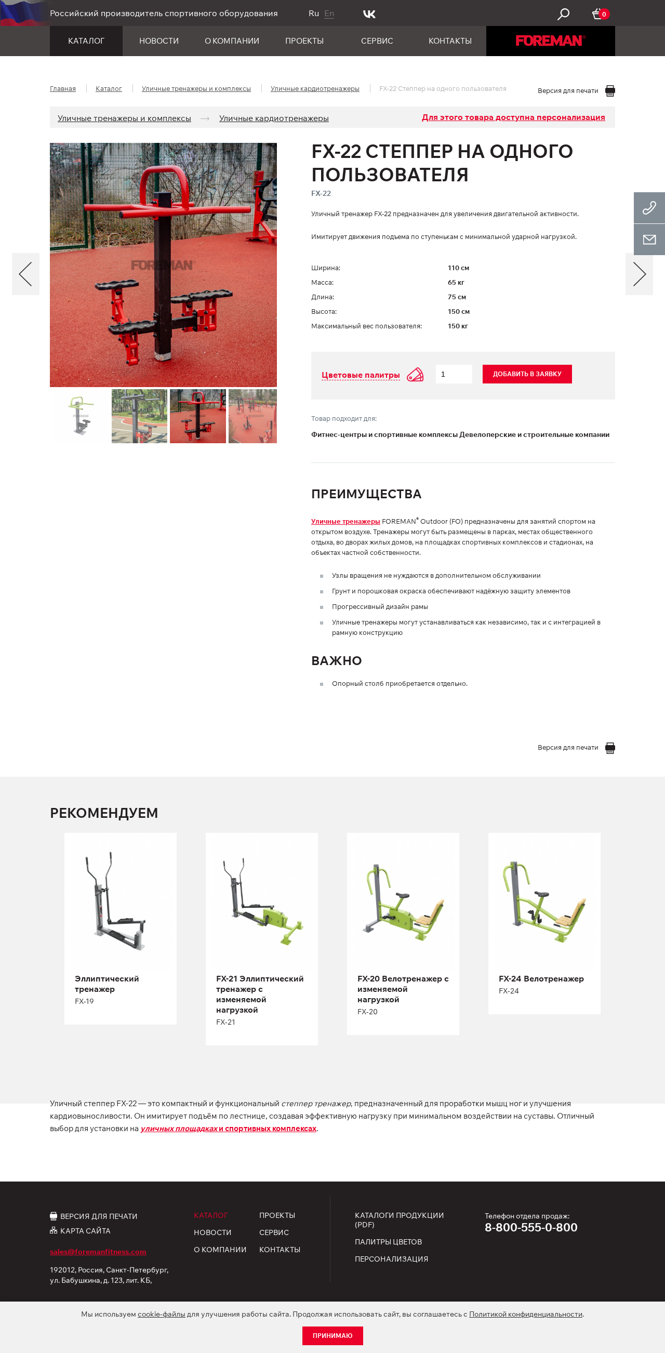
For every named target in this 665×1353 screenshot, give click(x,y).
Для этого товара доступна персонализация (513, 117)
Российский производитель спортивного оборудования (164, 13)
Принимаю (333, 1335)
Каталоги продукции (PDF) (399, 1220)
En (329, 13)
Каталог (86, 41)
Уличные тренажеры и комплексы (196, 88)
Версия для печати (99, 1216)
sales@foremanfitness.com (98, 1251)
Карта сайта (85, 1231)
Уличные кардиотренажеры (315, 88)
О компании (232, 41)
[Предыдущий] (25, 274)
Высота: (324, 311)
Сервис (377, 41)
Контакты (450, 41)
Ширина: (325, 267)
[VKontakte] (369, 13)
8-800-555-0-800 (531, 1227)
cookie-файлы (161, 1314)
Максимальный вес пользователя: (366, 326)
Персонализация (392, 1259)
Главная (63, 88)
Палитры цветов (388, 1241)
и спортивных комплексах (228, 1128)
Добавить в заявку (527, 374)
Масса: (322, 282)
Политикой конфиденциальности (525, 1314)
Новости (159, 41)
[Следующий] (639, 274)
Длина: (322, 297)
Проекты (304, 41)
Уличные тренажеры (345, 521)
